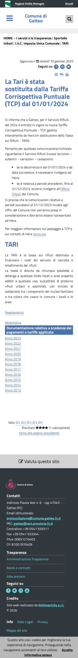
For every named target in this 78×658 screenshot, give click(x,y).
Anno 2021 (13, 348)
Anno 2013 (13, 390)
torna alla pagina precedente (39, 432)
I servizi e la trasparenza (33, 38)
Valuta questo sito (41, 461)
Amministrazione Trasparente (27, 559)
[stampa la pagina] (67, 74)
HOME (8, 38)
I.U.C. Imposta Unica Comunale (37, 43)
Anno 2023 (13, 338)
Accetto (67, 649)
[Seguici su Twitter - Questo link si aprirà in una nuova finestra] (14, 590)
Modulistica (13, 322)
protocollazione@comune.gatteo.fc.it (34, 518)
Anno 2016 (13, 374)
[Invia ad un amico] (61, 74)
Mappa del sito (17, 630)
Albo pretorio (16, 576)
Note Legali (25, 621)
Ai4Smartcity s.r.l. (51, 605)
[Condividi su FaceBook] (56, 66)
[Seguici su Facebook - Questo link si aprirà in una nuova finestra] (8, 590)
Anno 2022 (13, 343)
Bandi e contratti (19, 568)
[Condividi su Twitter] (68, 66)
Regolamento (14, 312)
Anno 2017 (13, 369)
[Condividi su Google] (62, 66)
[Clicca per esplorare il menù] (9, 18)
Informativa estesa (38, 654)
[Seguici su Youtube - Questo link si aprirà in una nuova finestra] (27, 590)
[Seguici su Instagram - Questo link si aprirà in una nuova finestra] (21, 590)
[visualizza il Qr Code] (56, 74)
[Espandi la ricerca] (69, 19)
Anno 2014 (13, 384)
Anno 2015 (13, 379)
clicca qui (39, 233)
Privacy (42, 621)
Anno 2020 (13, 353)
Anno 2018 (13, 364)
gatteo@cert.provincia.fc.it (33, 523)
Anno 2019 (13, 359)
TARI (65, 43)
